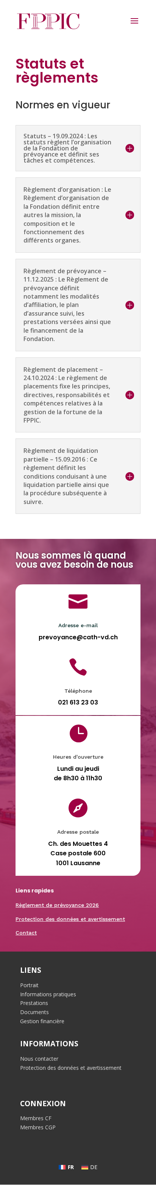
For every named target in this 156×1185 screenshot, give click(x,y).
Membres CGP (38, 1127)
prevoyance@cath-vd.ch (78, 637)
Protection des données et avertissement (70, 919)
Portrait (29, 985)
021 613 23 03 (78, 702)
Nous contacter (39, 1058)
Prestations (34, 1003)
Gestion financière (42, 1021)
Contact (26, 933)
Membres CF (35, 1118)
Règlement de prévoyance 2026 (57, 905)
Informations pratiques (48, 994)
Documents (34, 1012)
